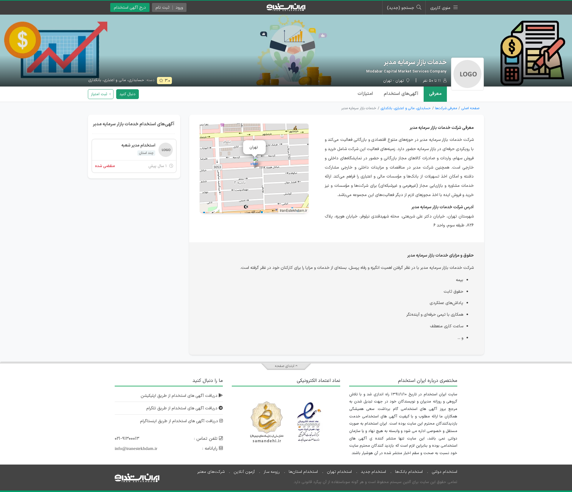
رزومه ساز (272, 472)
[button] (254, 162)
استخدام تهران (339, 472)
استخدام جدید (373, 472)
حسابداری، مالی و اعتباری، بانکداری (116, 80)
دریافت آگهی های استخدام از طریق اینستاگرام (179, 421)
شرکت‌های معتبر (211, 472)
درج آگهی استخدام (130, 7)
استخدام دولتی (444, 472)
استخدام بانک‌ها (409, 472)
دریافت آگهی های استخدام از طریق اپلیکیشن (180, 396)
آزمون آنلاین (244, 472)
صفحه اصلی (470, 108)
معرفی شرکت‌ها (446, 108)
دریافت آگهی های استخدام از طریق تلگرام (182, 408)
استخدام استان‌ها (303, 472)
